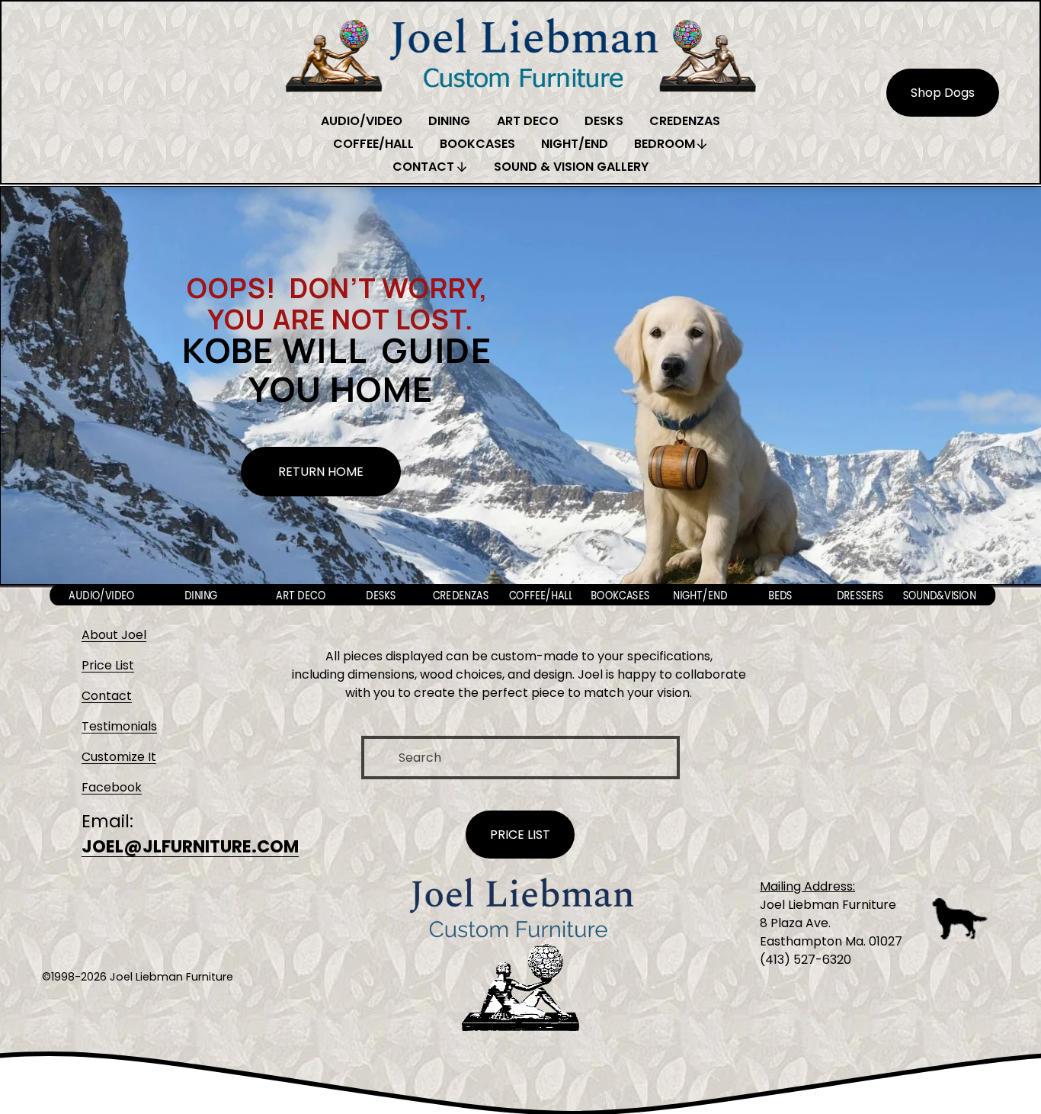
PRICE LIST (520, 834)
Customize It (119, 757)
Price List (108, 665)
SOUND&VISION (939, 595)
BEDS (779, 595)
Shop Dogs (943, 92)
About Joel (114, 635)
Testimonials (119, 726)
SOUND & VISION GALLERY (571, 166)
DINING (449, 121)
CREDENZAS (684, 121)
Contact (107, 696)
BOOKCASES (477, 143)
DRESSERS (859, 595)
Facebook (112, 787)
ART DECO (528, 121)
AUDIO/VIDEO (361, 121)
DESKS (604, 121)
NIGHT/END (574, 143)
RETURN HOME (321, 471)
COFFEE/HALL (373, 143)
